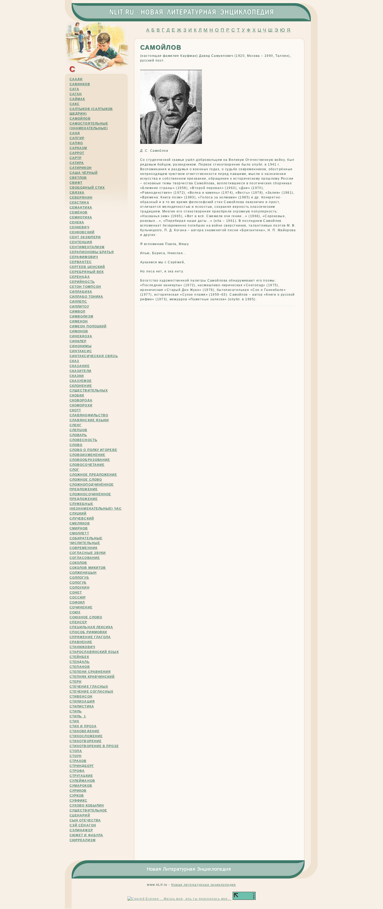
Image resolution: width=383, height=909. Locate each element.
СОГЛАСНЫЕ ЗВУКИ (88, 553)
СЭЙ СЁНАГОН (83, 825)
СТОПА (76, 751)
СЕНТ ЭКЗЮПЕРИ (85, 237)
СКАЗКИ (77, 376)
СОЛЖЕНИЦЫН (83, 573)
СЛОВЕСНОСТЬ (83, 440)
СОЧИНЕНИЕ (81, 607)
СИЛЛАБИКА (81, 292)
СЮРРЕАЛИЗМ (83, 840)
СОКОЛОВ (78, 563)
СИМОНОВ (79, 331)
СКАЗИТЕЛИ (80, 371)
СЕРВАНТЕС (81, 262)
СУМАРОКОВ (81, 786)
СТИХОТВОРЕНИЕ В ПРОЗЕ (94, 746)
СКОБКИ (77, 395)
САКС (74, 104)
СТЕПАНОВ (80, 667)
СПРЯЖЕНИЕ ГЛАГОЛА (90, 637)
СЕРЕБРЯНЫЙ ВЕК (87, 272)
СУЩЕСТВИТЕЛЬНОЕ (88, 810)
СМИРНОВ (79, 528)
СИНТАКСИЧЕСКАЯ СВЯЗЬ (94, 356)
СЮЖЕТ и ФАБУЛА (86, 835)
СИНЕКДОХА (81, 336)
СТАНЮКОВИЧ (82, 647)
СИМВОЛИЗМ (81, 316)
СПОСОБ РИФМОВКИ (88, 632)
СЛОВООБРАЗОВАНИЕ (90, 460)
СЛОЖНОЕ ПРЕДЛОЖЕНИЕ (93, 475)
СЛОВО (76, 445)
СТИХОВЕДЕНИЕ (85, 731)
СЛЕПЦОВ (79, 430)
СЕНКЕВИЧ (79, 227)
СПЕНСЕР (78, 622)
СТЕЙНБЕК (79, 657)
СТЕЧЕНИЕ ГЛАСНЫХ (89, 686)
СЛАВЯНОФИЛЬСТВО (89, 415)
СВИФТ (76, 183)
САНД (75, 133)
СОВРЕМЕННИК (83, 548)
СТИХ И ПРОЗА (83, 726)
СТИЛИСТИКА (82, 706)
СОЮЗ (75, 612)
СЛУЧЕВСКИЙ (82, 518)
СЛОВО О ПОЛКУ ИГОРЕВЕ (93, 450)
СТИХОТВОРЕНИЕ (86, 741)
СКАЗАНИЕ (80, 366)
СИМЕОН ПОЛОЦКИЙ (88, 326)
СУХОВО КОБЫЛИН (87, 805)
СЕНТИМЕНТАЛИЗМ (87, 247)
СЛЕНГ (76, 425)
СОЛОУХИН (80, 587)
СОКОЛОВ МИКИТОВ (88, 568)
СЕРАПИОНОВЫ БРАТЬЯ (92, 252)
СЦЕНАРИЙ (80, 815)
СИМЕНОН (79, 321)
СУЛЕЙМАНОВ (82, 781)
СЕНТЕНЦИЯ (81, 242)
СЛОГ (74, 470)
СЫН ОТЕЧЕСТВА (85, 820)
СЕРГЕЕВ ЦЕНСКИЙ (87, 267)
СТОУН (76, 756)
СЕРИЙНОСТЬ (82, 282)
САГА (74, 89)
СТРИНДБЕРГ (82, 766)
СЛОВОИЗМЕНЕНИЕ (87, 455)
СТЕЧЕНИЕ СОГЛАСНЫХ (91, 691)
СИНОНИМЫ (81, 346)
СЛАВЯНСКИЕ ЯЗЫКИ (89, 420)
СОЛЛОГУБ (79, 577)
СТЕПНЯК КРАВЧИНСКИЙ (92, 677)
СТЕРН (76, 682)
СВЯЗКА (77, 192)
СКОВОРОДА (81, 400)
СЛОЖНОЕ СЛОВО (86, 479)
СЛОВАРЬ (78, 435)
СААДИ (76, 79)
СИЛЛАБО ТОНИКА (86, 296)
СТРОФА (77, 771)
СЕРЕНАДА (80, 277)
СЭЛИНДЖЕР (81, 830)
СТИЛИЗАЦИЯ (82, 701)
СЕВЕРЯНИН (81, 197)
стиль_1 (78, 716)
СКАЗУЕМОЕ (81, 381)
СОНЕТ (76, 592)
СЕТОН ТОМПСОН (85, 287)
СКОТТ (75, 410)
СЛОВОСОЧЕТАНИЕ (87, 465)
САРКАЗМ (78, 148)
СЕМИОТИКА (81, 217)
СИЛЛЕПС (78, 301)
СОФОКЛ (77, 602)
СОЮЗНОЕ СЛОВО (86, 617)
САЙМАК (77, 99)
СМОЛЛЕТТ (79, 533)
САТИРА (77, 163)
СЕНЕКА (77, 222)
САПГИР (77, 138)
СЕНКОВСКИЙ (82, 232)
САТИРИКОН (81, 168)
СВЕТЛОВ (78, 178)
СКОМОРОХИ (81, 405)
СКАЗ (74, 361)
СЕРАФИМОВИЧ (84, 257)
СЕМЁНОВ (79, 212)
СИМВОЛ (77, 311)
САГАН (76, 94)
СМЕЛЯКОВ (80, 523)
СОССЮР (78, 597)
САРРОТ (77, 153)
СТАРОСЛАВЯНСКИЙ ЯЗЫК (94, 652)
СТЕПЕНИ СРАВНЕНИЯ (90, 672)
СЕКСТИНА (79, 202)
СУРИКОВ (78, 790)
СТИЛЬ (76, 711)
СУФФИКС (79, 800)
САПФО (76, 143)
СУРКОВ (77, 795)
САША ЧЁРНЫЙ (84, 173)
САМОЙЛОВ (80, 118)
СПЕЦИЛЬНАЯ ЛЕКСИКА (91, 627)
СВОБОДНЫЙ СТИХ (87, 188)
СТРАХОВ (78, 761)
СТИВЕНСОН (81, 696)
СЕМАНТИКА (81, 207)
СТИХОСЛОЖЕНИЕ (86, 736)
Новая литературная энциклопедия (203, 885)
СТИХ (74, 721)
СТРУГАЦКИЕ (81, 776)
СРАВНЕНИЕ (81, 642)
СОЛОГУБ (78, 582)
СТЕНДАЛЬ (80, 662)
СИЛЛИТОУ (79, 306)
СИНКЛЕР (78, 341)
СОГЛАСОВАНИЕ (85, 558)
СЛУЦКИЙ (78, 513)
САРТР (76, 158)
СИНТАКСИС (81, 351)
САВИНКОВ (80, 84)
